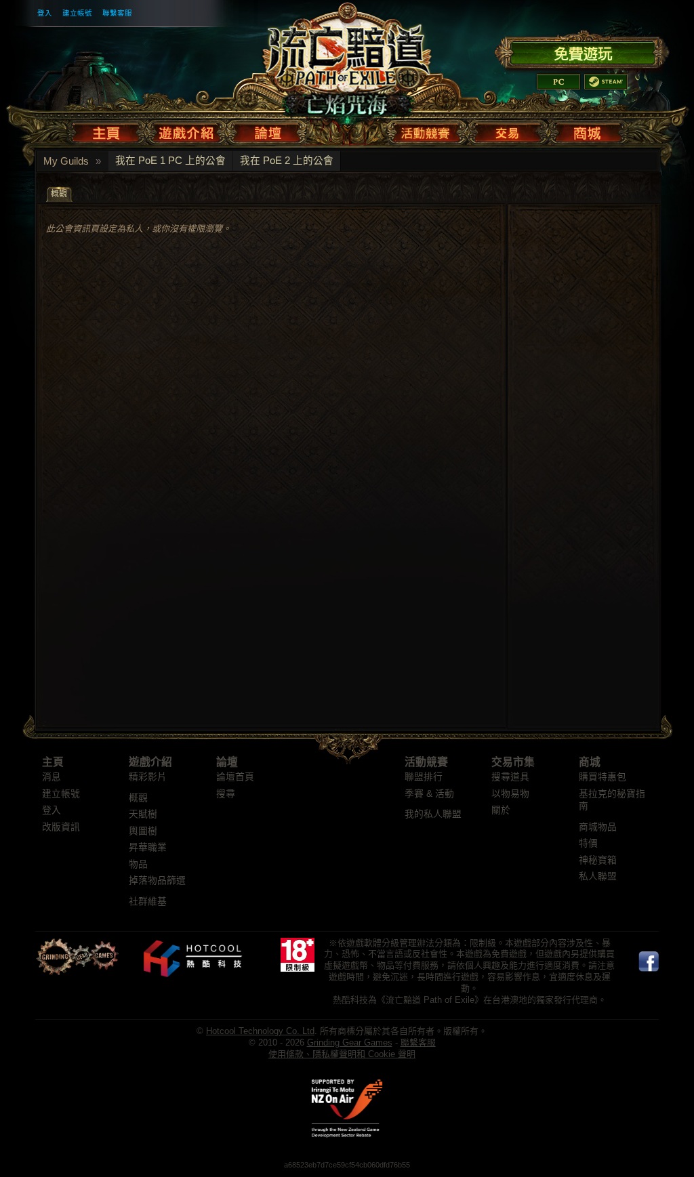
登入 (44, 13)
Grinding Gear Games (349, 1042)
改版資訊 (61, 827)
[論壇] (267, 130)
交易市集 (513, 762)
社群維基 (148, 901)
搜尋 (225, 794)
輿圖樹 (143, 831)
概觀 (138, 798)
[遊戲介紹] (186, 130)
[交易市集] (508, 130)
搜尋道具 (510, 777)
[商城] (586, 130)
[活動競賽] (427, 130)
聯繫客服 (117, 13)
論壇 (227, 762)
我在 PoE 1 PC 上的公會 (170, 160)
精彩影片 (148, 777)
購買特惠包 (602, 777)
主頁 (53, 762)
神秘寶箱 (598, 860)
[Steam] (606, 81)
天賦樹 (143, 814)
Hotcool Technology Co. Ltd (260, 1031)
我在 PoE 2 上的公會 (286, 160)
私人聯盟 (598, 876)
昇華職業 (148, 847)
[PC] (558, 81)
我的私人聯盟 (433, 814)
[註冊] (581, 51)
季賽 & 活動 (429, 794)
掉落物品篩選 (157, 880)
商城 (589, 762)
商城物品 (598, 827)
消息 (51, 777)
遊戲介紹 (150, 762)
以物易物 (510, 794)
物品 (138, 864)
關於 (500, 810)
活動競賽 (426, 762)
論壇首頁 (235, 777)
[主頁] (108, 130)
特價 (588, 843)
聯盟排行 (424, 777)
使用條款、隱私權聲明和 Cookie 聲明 (341, 1054)
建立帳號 (77, 13)
